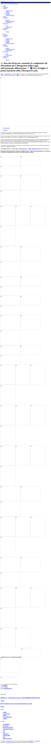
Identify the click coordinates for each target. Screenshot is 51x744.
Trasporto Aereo (6, 714)
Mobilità (5, 715)
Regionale (5, 130)
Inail (4, 732)
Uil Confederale (6, 724)
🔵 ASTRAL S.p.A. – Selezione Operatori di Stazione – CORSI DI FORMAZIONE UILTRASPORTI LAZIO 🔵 (20, 697)
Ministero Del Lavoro (7, 738)
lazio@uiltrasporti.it (12, 2)
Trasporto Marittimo (7, 717)
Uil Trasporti (5, 726)
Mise (4, 737)
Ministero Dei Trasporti (8, 727)
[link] (32, 148)
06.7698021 (4, 685)
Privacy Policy (30, 741)
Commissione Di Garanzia (8, 729)
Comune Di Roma (6, 735)
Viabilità (5, 712)
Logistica (5, 718)
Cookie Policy (37, 741)
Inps (4, 730)
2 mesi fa (2, 706)
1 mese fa (3, 701)
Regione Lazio (6, 734)
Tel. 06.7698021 (4, 2)
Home (2, 74)
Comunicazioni (7, 74)
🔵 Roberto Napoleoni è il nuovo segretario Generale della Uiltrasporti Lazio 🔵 (16, 703)
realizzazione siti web (10, 742)
